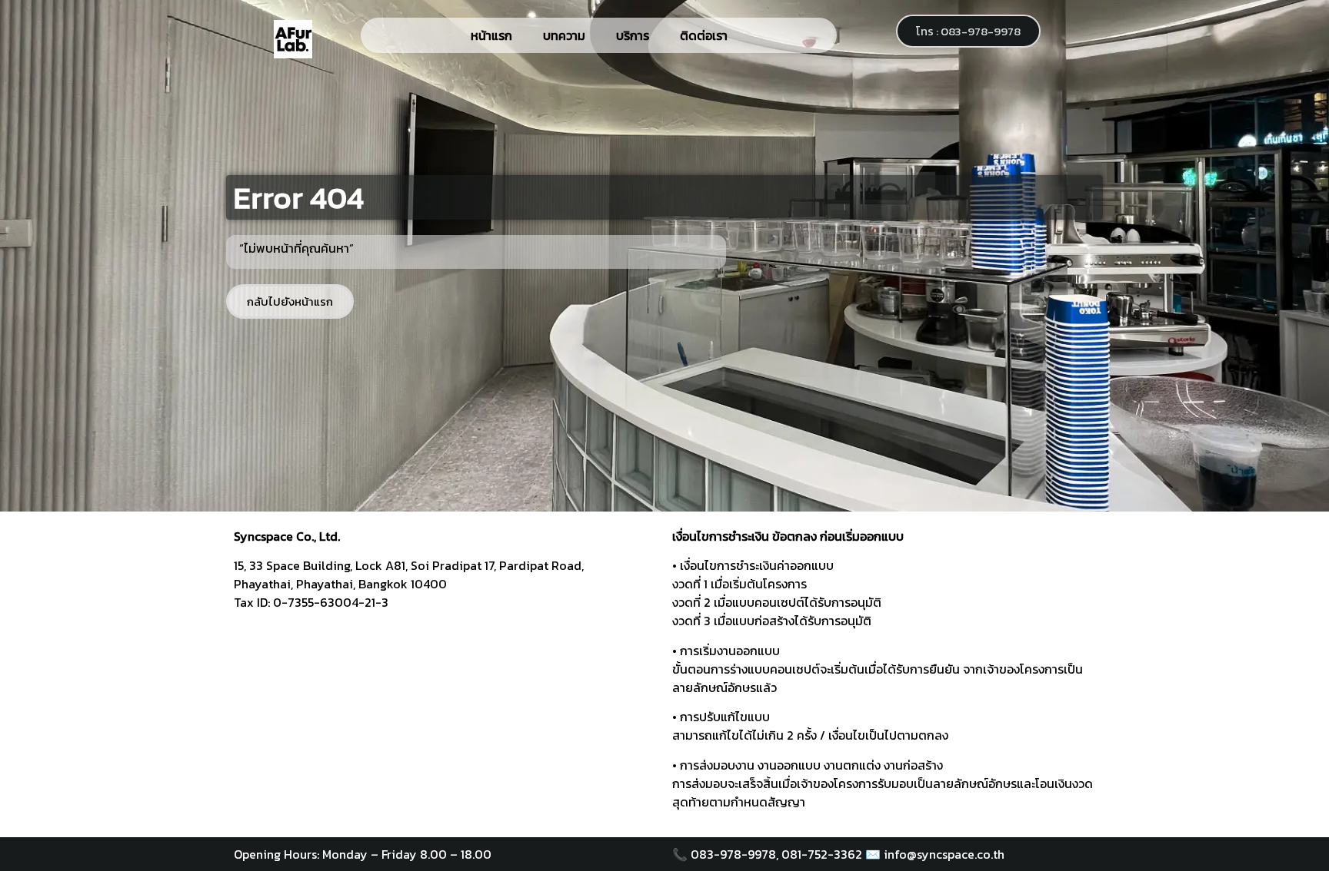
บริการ (632, 35)
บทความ (564, 35)
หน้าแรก (491, 35)
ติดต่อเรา (704, 35)
